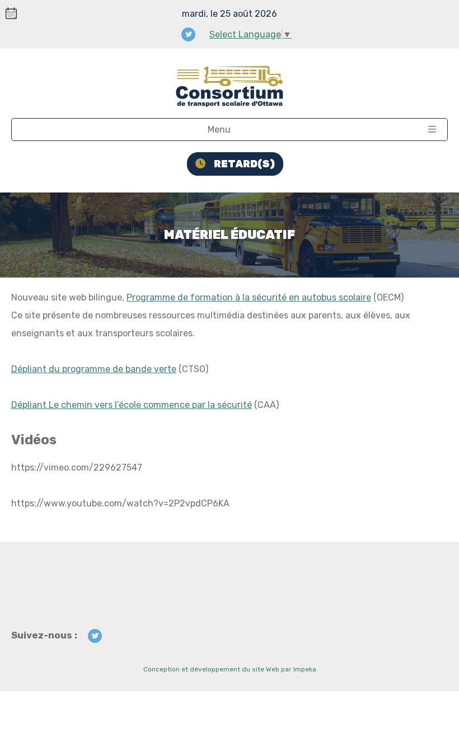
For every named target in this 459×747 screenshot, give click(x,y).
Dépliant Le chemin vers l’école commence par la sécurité (131, 405)
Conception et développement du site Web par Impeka (229, 669)
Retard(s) (244, 164)
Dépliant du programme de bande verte (93, 369)
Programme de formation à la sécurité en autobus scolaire (249, 297)
